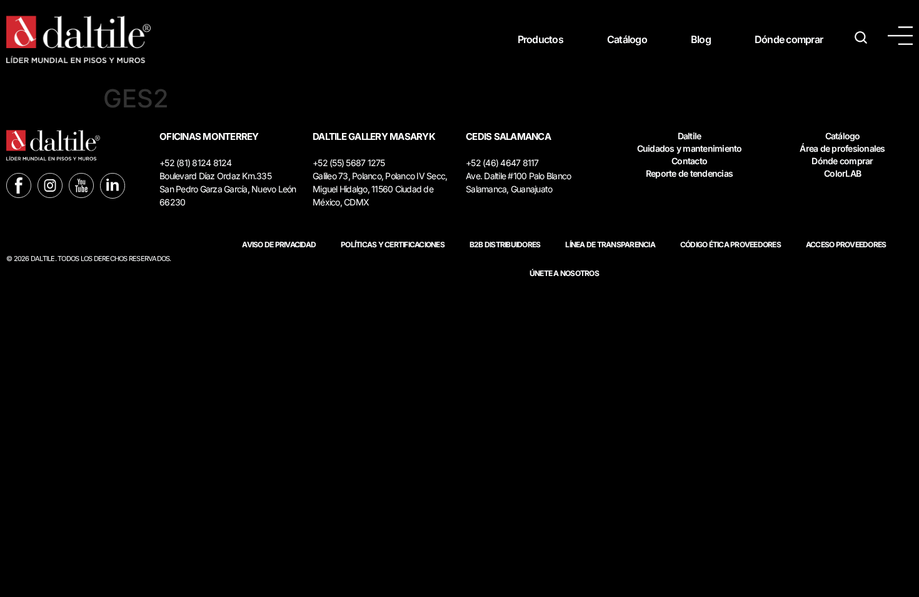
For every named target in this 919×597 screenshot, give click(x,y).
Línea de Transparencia (610, 244)
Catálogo (627, 39)
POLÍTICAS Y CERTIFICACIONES (392, 244)
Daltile (689, 136)
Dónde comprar (789, 39)
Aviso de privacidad (279, 244)
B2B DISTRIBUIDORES (505, 244)
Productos (540, 39)
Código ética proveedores (730, 244)
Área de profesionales (842, 148)
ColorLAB (842, 173)
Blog (701, 39)
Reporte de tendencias (689, 173)
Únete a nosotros (564, 273)
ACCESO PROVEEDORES (846, 244)
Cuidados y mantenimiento (689, 148)
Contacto (689, 160)
